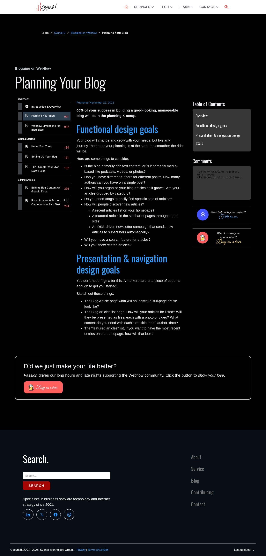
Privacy (81, 549)
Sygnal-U (59, 32)
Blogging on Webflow (84, 32)
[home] (46, 7)
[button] (145, 7)
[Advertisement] (44, 274)
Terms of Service (98, 549)
